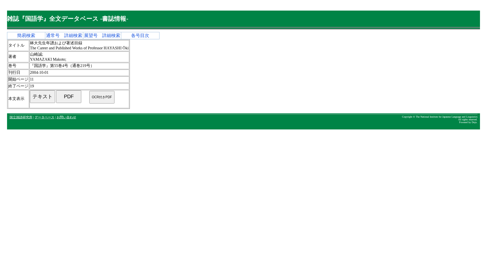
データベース (44, 117)
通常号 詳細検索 (64, 35)
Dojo (474, 122)
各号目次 (140, 35)
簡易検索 (26, 35)
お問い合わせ (66, 117)
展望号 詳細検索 (102, 35)
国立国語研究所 (21, 117)
